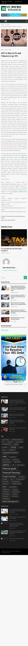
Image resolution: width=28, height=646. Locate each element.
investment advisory (15, 481)
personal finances (15, 491)
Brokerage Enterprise (7, 444)
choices (4, 449)
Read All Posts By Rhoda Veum (10, 270)
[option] (14, 241)
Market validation (13, 486)
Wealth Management (10, 501)
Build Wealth (5, 447)
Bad (3, 441)
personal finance (6, 491)
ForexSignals (5, 479)
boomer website (19, 441)
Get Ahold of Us (18, 1)
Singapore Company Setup (20, 191)
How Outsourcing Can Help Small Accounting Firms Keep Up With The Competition (17, 511)
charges (20, 447)
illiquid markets (5, 481)
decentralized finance (7, 461)
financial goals (9, 468)
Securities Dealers (6, 494)
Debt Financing (15, 459)
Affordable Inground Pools (17, 439)
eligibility (6, 465)
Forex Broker (21, 476)
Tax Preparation (5, 496)
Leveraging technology (16, 483)
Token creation (15, 496)
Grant (12, 479)
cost (5, 456)
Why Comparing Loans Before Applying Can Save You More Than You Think (19, 311)
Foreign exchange (9, 476)
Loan (4, 486)
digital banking (17, 461)
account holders (6, 439)
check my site (4, 330)
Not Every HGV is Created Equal (16, 538)
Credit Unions (12, 456)
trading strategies (6, 498)
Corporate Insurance (10, 453)
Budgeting (16, 444)
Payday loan (15, 489)
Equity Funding (20, 465)
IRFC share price (6, 483)
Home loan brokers (20, 479)
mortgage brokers (6, 489)
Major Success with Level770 (8, 220)
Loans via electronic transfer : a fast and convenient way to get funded (18, 297)
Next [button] (26, 242)
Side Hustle (15, 494)
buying (13, 447)
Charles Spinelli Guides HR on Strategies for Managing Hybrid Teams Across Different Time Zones (17, 402)
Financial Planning (11, 472)
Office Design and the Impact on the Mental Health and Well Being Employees (17, 532)
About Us (4, 3)
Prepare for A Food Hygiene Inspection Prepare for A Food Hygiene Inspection (16, 525)
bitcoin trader (10, 441)
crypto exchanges (6, 459)
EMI (13, 465)
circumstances (11, 449)
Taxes (9, 49)
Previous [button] (2, 242)
